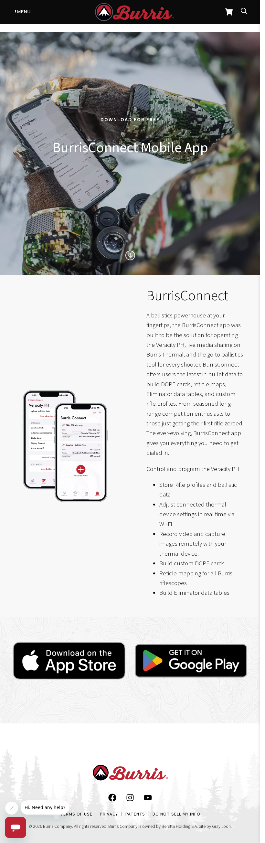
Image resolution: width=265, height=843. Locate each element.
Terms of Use (76, 814)
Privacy (109, 814)
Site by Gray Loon (215, 826)
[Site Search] (244, 12)
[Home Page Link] (130, 774)
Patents (135, 814)
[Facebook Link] (112, 799)
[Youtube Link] (148, 799)
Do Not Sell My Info (176, 814)
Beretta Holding (176, 826)
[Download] (69, 661)
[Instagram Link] (130, 799)
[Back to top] (244, 785)
